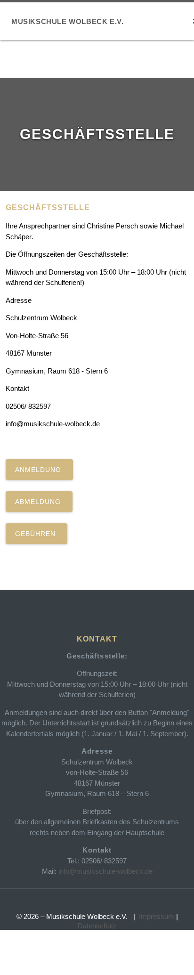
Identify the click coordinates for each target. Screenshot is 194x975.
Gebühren (36, 533)
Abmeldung (39, 501)
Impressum (156, 916)
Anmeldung (39, 469)
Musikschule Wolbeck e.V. (67, 21)
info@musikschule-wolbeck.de (105, 871)
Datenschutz (97, 926)
